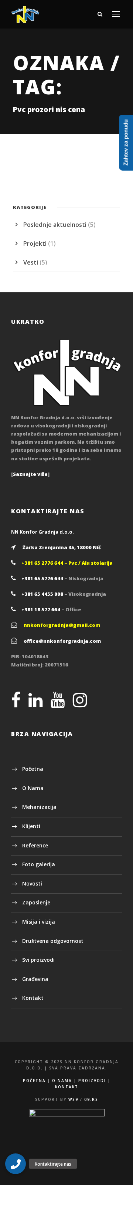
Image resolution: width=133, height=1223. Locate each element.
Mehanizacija (39, 806)
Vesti (30, 262)
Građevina (35, 978)
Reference (35, 845)
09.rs (91, 1099)
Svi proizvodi (38, 959)
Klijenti (31, 826)
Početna (32, 768)
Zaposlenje (36, 902)
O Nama (33, 788)
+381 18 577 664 (40, 609)
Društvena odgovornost (52, 940)
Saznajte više (30, 474)
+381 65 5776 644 (42, 578)
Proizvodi (92, 1080)
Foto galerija (38, 864)
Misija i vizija (38, 921)
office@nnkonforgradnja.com (62, 641)
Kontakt (33, 997)
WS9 (73, 1099)
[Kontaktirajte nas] (15, 1163)
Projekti (35, 243)
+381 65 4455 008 (42, 594)
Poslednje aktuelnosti (54, 225)
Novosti (32, 883)
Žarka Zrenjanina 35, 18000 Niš (62, 547)
